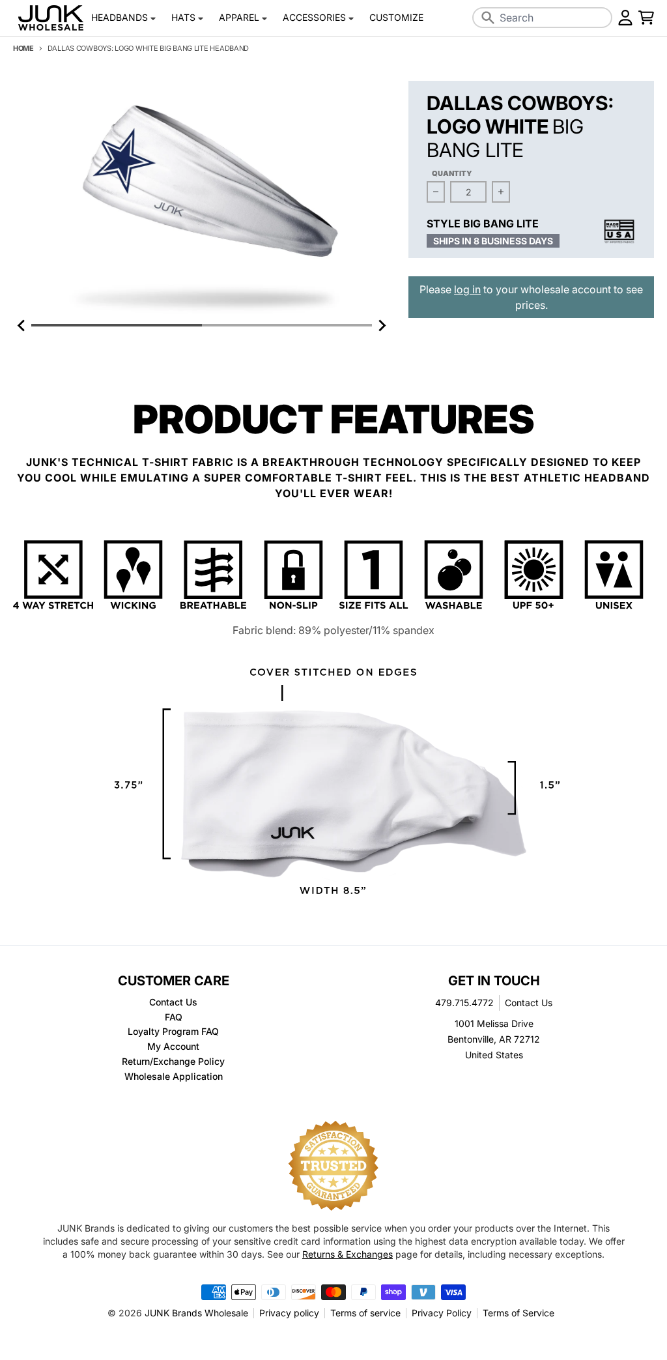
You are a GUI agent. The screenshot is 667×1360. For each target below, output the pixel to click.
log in (467, 289)
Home (23, 48)
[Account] (625, 17)
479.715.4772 (464, 1002)
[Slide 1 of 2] (201, 199)
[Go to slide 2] (287, 325)
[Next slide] (381, 325)
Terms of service (365, 1312)
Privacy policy (289, 1312)
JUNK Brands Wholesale (196, 1312)
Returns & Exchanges (347, 1254)
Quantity (452, 173)
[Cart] (646, 17)
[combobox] (542, 17)
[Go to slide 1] (116, 325)
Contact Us (528, 1002)
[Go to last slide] (22, 325)
